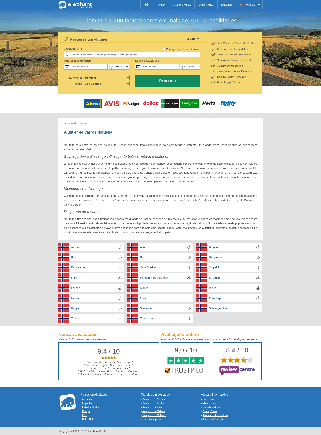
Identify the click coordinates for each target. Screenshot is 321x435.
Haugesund (216, 257)
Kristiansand (78, 267)
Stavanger (146, 308)
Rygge (75, 308)
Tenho (78, 83)
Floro (74, 277)
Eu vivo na (75, 77)
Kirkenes (214, 277)
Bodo (74, 257)
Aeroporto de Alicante (154, 399)
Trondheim (146, 318)
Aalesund (76, 247)
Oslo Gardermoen (151, 267)
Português (249, 5)
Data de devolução (147, 60)
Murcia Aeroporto (151, 419)
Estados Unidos (90, 407)
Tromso (75, 318)
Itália (84, 415)
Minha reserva (206, 5)
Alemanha (87, 399)
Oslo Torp (215, 298)
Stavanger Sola (218, 308)
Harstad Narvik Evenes (154, 277)
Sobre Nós (227, 5)
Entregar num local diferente (183, 49)
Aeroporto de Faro (152, 407)
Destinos (160, 5)
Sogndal (214, 267)
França (86, 411)
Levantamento (73, 48)
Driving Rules (210, 411)
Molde (212, 287)
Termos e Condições (214, 419)
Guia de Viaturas (182, 5)
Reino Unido (88, 419)
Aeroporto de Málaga (153, 411)
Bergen (213, 247)
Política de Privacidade (215, 415)
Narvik (75, 298)
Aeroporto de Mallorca (154, 415)
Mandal (144, 287)
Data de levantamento (78, 60)
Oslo (143, 298)
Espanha (87, 403)
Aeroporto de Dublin (153, 403)
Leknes (75, 287)
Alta (142, 247)
